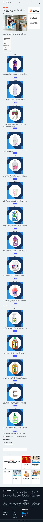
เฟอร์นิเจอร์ (4, 494)
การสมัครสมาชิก (14, 511)
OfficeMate (5, 437)
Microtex (6, 505)
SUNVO (34, 499)
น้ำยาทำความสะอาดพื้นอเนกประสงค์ (7, 38)
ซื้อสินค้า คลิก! (15, 77)
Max (25, 493)
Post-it (17, 493)
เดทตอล (5, 47)
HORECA (7, 7)
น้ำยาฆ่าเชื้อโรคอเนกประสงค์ (6, 45)
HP (33, 492)
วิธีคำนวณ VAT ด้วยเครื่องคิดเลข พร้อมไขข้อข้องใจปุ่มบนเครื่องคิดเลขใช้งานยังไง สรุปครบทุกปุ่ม (34, 26)
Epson (36, 492)
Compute (32, 493)
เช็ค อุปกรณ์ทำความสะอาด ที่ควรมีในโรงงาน (16, 479)
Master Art (26, 505)
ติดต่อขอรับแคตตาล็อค (15, 517)
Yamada (9, 505)
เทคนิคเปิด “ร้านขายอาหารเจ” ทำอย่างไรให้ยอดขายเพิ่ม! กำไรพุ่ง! (26, 464)
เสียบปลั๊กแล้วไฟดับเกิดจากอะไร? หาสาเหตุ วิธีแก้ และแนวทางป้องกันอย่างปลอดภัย (34, 23)
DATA (22, 499)
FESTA (32, 499)
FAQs (13, 510)
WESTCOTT (23, 493)
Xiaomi (13, 505)
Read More (5, 468)
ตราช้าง (23, 492)
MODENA (6, 499)
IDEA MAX (16, 492)
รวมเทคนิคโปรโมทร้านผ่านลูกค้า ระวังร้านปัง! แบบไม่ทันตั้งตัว (7, 472)
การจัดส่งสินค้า (14, 515)
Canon (34, 492)
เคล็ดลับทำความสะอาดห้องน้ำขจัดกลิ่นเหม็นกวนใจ (8, 442)
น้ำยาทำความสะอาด (10, 444)
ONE (17, 492)
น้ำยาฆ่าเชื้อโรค (6, 444)
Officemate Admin (7, 13)
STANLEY (23, 500)
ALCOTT (13, 493)
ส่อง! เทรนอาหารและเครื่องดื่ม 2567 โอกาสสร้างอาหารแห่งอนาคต (12, 462)
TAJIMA (26, 499)
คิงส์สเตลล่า (6, 43)
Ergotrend (4, 499)
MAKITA (28, 499)
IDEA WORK (19, 492)
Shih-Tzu (15, 493)
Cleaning (4, 7)
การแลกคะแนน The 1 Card (15, 514)
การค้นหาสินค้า (14, 512)
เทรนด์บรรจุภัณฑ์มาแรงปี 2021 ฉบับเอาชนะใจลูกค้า (26, 479)
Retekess (29, 505)
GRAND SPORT (23, 505)
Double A (13, 492)
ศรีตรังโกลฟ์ (4, 505)
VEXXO (25, 500)
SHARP (17, 505)
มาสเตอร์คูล (15, 505)
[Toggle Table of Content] (9, 37)
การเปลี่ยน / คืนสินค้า (14, 516)
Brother (32, 492)
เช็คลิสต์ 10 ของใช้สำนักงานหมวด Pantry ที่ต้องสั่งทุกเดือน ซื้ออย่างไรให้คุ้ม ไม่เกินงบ (34, 18)
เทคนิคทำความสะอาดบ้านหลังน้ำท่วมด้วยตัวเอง (8, 441)
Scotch (26, 492)
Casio (24, 492)
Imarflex (13, 507)
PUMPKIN (24, 499)
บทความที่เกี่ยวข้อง (5, 49)
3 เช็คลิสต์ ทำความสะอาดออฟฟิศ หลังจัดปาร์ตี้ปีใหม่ (35, 464)
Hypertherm (27, 500)
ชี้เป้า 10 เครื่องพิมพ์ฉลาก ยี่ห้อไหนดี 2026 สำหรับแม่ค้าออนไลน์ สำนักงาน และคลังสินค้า (34, 16)
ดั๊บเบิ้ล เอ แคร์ (6, 39)
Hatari (19, 505)
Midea (15, 507)
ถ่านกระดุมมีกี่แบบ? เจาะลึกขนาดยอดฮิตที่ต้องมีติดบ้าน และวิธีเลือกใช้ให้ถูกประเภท (34, 21)
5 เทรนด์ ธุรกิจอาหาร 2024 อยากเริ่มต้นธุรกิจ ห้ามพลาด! (35, 479)
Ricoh (37, 492)
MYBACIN (33, 507)
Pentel (27, 492)
